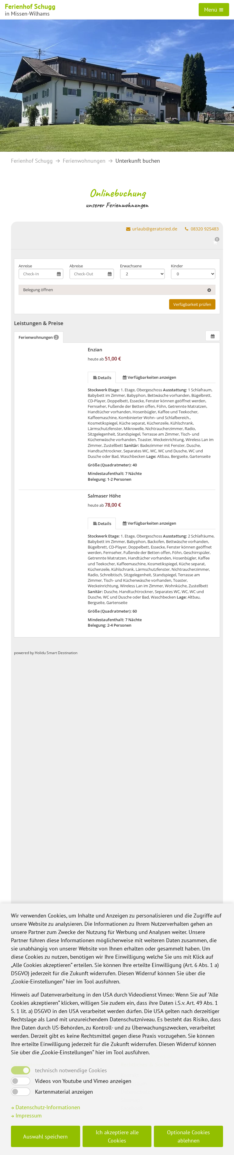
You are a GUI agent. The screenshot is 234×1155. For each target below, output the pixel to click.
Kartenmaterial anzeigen (64, 1092)
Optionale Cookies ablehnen (188, 1136)
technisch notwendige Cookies (71, 1070)
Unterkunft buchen (137, 160)
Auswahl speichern (45, 1136)
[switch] (20, 1081)
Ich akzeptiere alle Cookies (117, 1136)
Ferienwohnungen (84, 160)
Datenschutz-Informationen (47, 1107)
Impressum (28, 1115)
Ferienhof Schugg (32, 160)
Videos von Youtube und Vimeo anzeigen (83, 1081)
